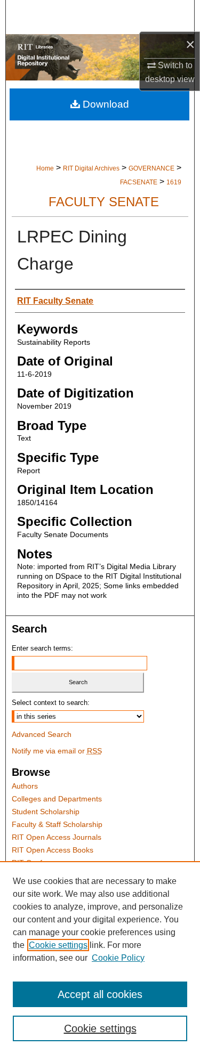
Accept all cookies (100, 994)
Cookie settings (58, 945)
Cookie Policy (118, 957)
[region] (100, 957)
